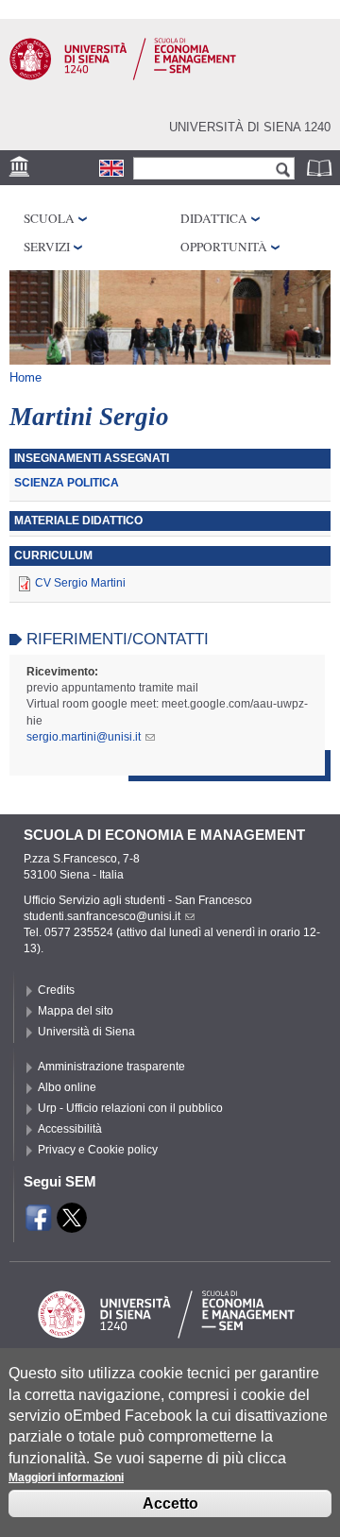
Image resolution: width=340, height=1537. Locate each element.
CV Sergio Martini (80, 582)
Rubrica (321, 167)
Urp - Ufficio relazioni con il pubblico (130, 1108)
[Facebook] (39, 1224)
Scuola (49, 218)
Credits (56, 990)
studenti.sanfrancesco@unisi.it (102, 916)
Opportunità (223, 246)
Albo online (67, 1087)
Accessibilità (70, 1129)
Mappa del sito (75, 1010)
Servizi (47, 246)
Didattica (213, 218)
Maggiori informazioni (66, 1477)
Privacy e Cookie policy (98, 1149)
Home (25, 377)
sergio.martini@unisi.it (83, 736)
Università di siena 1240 (250, 127)
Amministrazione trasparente (111, 1066)
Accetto (170, 1503)
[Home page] (122, 76)
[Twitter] (72, 1224)
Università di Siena (86, 1031)
